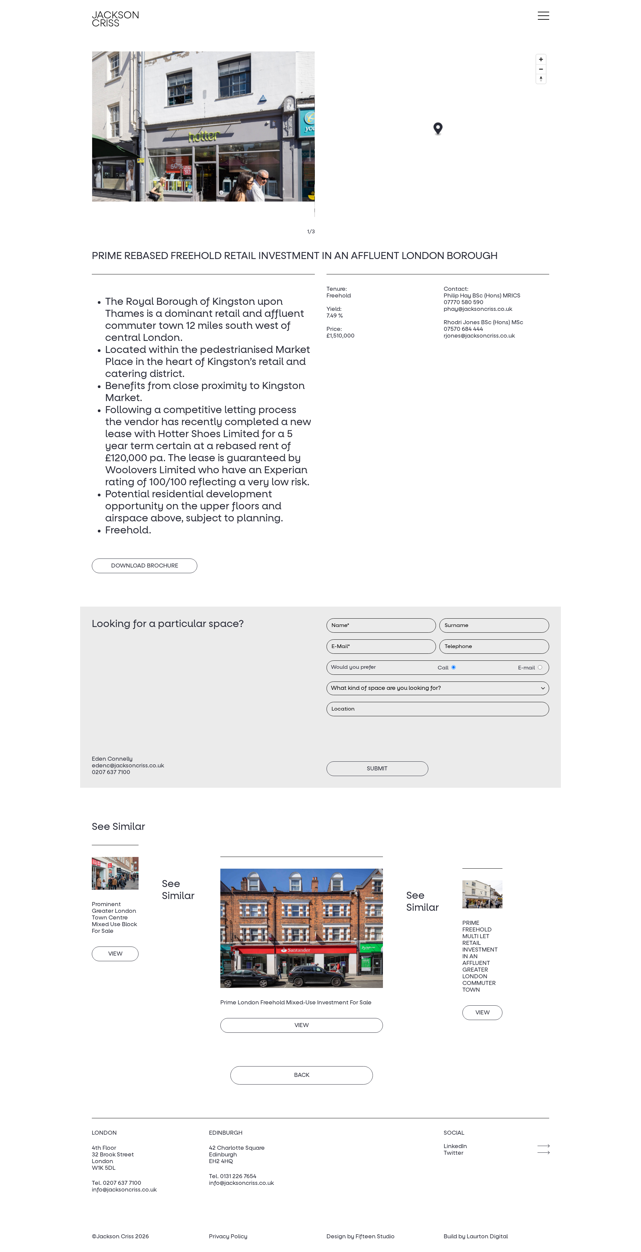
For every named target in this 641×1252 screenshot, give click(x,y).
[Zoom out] (541, 69)
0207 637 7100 (111, 772)
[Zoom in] (541, 59)
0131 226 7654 (238, 1176)
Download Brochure (144, 566)
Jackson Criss (115, 20)
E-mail (526, 667)
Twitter (453, 1153)
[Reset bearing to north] (541, 79)
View (115, 954)
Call (443, 667)
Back (301, 1075)
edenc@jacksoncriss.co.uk (128, 766)
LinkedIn (455, 1146)
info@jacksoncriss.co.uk (124, 1190)
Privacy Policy (228, 1237)
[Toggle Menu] (543, 16)
